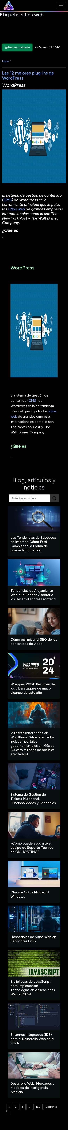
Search (54, 498)
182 (38, 1106)
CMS (7, 200)
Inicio (5, 61)
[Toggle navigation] (61, 5)
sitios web (16, 209)
